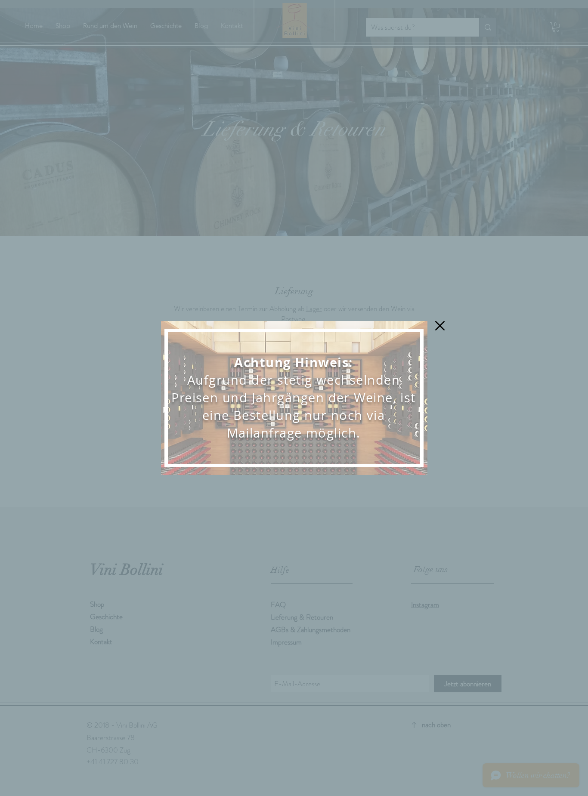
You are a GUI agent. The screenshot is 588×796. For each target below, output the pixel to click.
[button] (440, 325)
